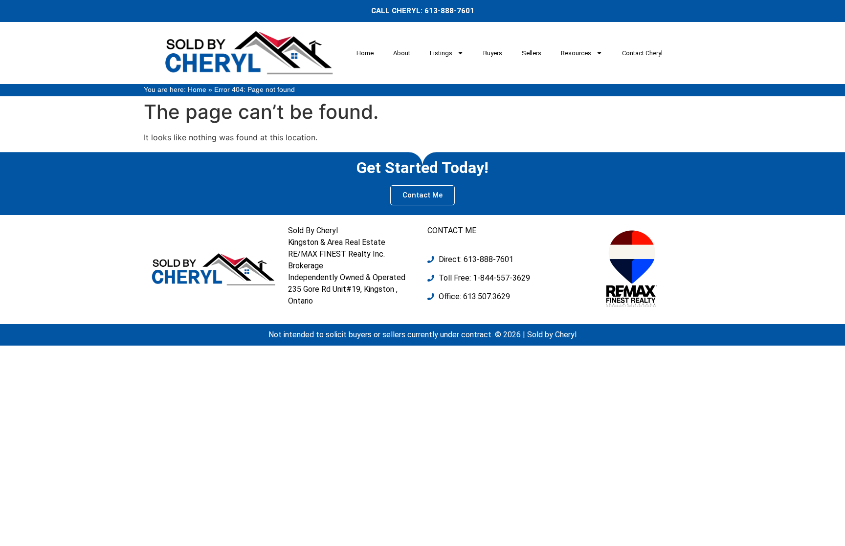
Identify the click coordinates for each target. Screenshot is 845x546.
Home (365, 53)
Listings (441, 53)
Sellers (531, 53)
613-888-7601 (449, 10)
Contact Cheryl (642, 53)
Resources (576, 53)
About (401, 53)
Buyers (492, 53)
